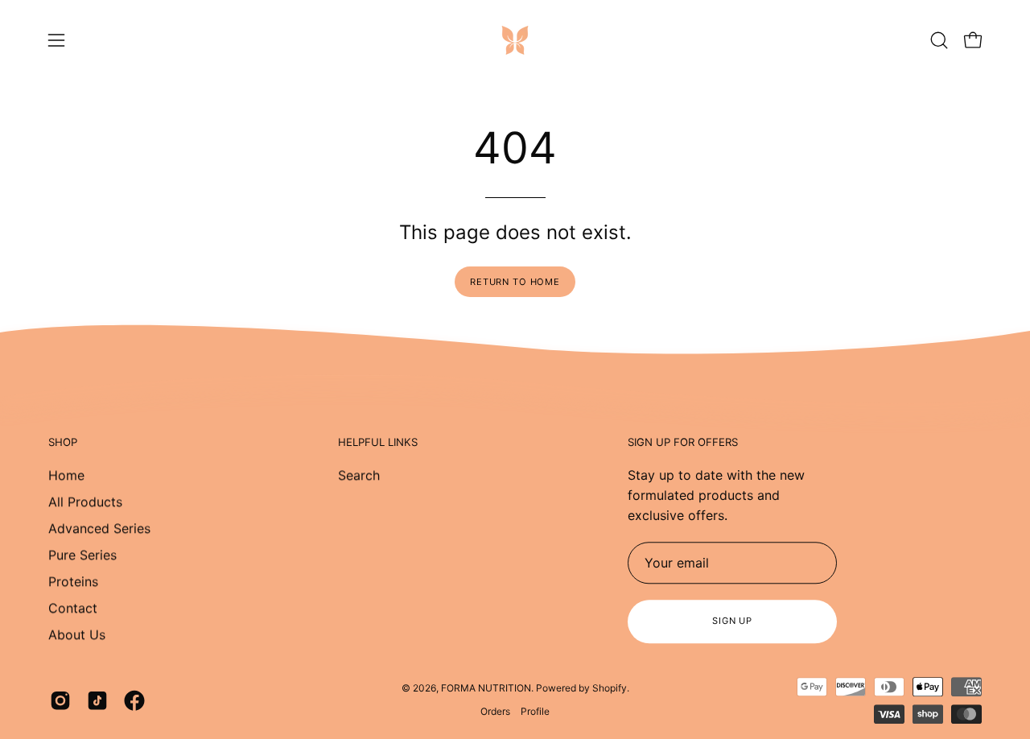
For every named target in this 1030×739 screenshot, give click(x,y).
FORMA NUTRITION (486, 688)
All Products (85, 501)
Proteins (73, 581)
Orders (495, 711)
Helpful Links (378, 442)
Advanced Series (99, 528)
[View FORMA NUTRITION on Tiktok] (97, 700)
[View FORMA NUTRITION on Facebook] (134, 700)
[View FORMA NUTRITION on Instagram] (60, 700)
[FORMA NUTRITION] (515, 40)
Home (66, 475)
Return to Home (515, 281)
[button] (939, 40)
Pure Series (82, 555)
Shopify (609, 688)
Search (359, 475)
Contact (72, 608)
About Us (76, 634)
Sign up (732, 620)
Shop (62, 442)
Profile (535, 711)
